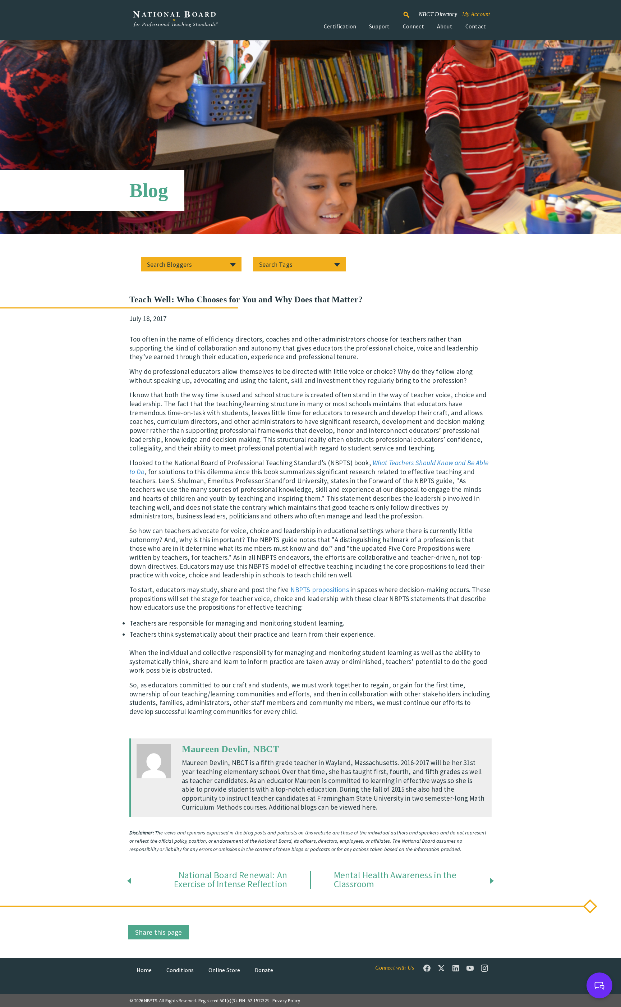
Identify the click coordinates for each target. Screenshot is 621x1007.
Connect (413, 26)
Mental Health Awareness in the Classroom (395, 880)
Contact (475, 26)
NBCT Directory (438, 14)
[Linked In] (455, 968)
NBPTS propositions (319, 589)
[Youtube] (470, 968)
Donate (264, 970)
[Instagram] (484, 968)
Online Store (224, 970)
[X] (441, 968)
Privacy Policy (286, 1000)
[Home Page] (175, 22)
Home (144, 970)
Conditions (180, 970)
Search (410, 11)
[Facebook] (427, 968)
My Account (476, 14)
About (444, 26)
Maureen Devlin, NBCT (230, 749)
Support (379, 26)
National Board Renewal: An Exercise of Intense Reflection (230, 880)
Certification (340, 26)
